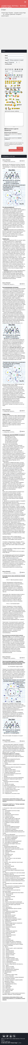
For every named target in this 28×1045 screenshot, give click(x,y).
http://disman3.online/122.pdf (12, 557)
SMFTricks (8, 1041)
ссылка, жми (12, 752)
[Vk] (3, 1036)
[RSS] (14, 1036)
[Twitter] (7, 1036)
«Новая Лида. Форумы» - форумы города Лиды (13, 6)
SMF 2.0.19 (3, 1038)
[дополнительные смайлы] (12, 111)
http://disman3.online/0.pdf (11, 474)
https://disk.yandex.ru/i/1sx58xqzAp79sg (13, 467)
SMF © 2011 (9, 1038)
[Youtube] (10, 1036)
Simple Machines (16, 1038)
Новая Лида (14, 1042)
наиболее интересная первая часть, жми (12, 749)
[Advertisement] (14, 34)
